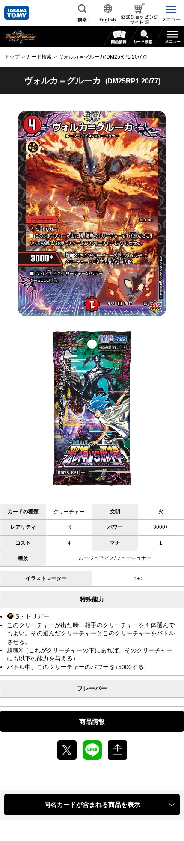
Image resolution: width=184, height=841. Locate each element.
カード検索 (39, 57)
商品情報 (92, 721)
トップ (12, 57)
